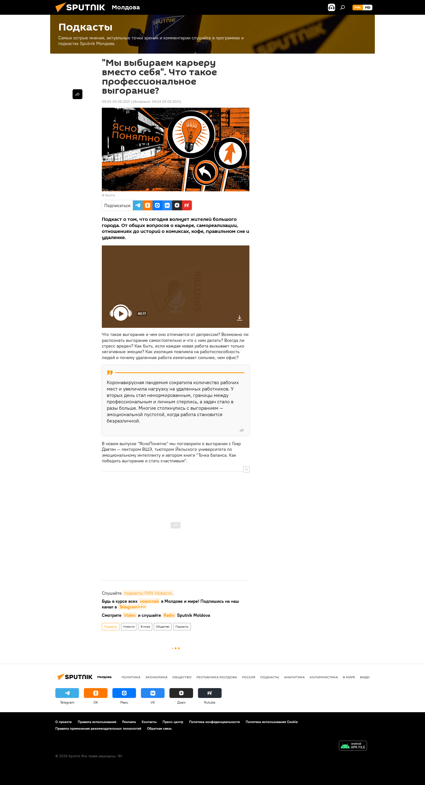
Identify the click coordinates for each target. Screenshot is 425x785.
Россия (248, 677)
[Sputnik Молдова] (82, 13)
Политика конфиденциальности (214, 722)
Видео (366, 677)
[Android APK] (353, 746)
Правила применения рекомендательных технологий (98, 728)
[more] (242, 430)
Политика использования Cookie (272, 722)
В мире (145, 626)
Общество (162, 626)
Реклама (129, 722)
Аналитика (294, 677)
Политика (130, 677)
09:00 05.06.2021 (116, 101)
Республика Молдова (217, 677)
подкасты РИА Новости (148, 593)
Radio (169, 615)
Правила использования (97, 722)
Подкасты (110, 626)
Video (130, 615)
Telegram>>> (132, 607)
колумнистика (324, 677)
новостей (149, 601)
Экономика (156, 677)
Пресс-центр (173, 722)
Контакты (149, 722)
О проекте (63, 722)
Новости (129, 626)
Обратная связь (159, 728)
